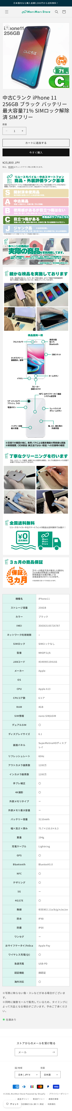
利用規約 (52, 1104)
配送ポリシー (39, 1099)
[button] (6, 11)
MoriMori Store (18, 1093)
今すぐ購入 (36, 152)
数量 (5, 124)
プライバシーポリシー (59, 1093)
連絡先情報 (53, 1099)
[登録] (53, 1052)
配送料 (11, 167)
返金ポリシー (23, 1099)
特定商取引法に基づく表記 (32, 1104)
